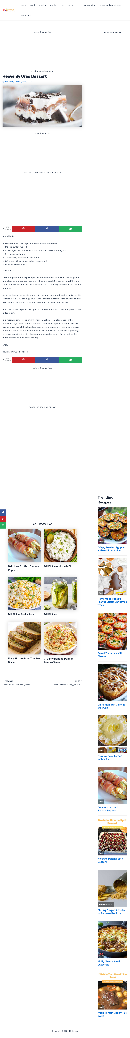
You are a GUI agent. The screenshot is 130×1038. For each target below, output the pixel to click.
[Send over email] (70, 229)
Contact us (25, 15)
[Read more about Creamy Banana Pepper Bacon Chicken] (60, 638)
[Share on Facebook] (47, 229)
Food (32, 5)
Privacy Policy (88, 5)
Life (62, 5)
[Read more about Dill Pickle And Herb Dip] (60, 545)
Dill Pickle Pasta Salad (21, 614)
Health (42, 5)
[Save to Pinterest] (23, 229)
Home (23, 5)
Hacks (53, 5)
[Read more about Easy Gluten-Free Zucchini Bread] (24, 638)
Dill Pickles (50, 614)
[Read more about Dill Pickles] (60, 593)
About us (72, 5)
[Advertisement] (42, 51)
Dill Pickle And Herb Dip (58, 566)
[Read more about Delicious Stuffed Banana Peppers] (24, 545)
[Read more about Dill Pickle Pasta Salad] (24, 593)
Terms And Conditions (110, 5)
